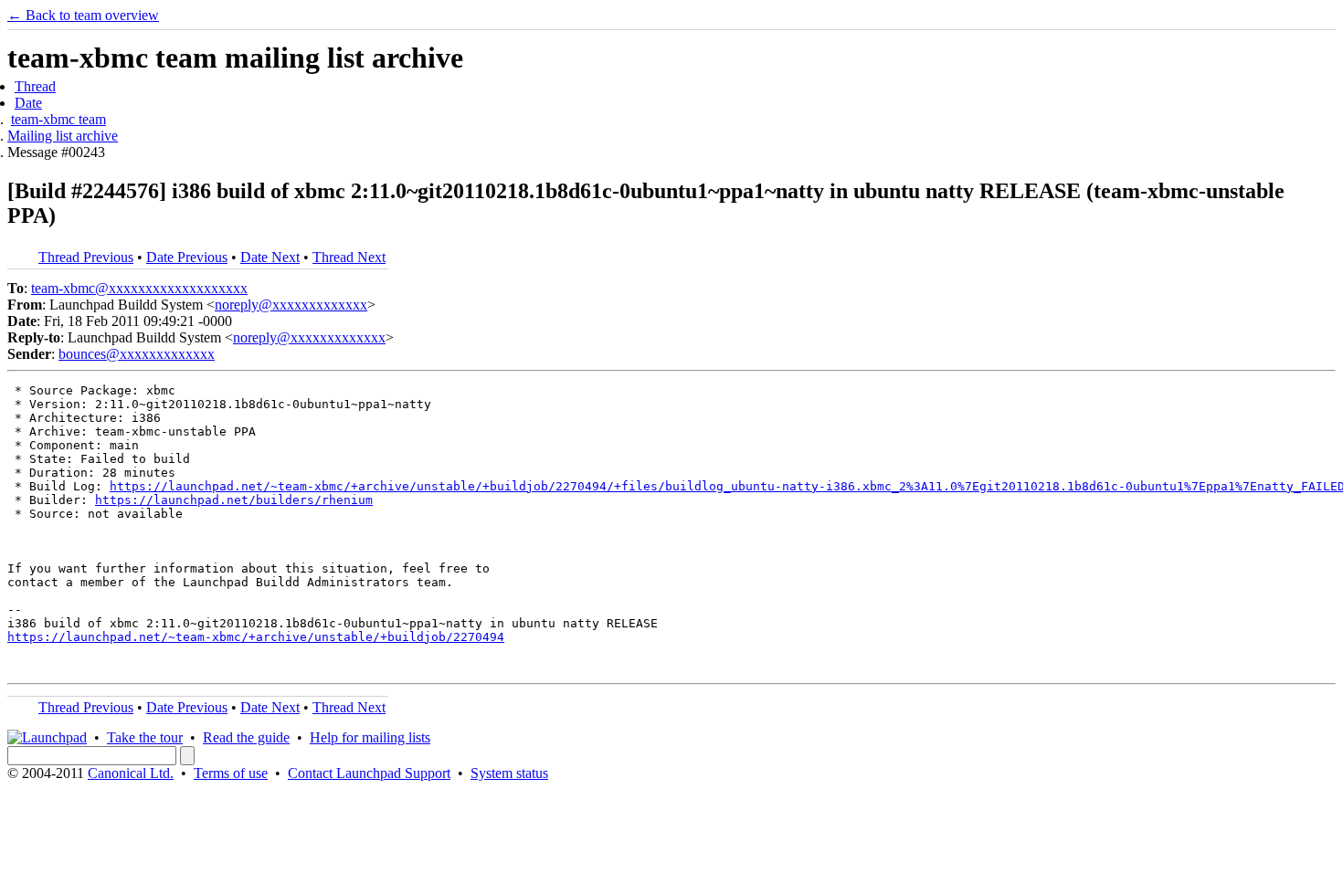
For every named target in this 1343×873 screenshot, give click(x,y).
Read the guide (246, 737)
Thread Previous (85, 257)
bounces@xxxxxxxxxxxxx (136, 354)
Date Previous (186, 257)
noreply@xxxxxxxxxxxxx (291, 304)
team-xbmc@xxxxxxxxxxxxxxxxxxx (139, 288)
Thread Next (349, 257)
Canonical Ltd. (131, 773)
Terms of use (231, 773)
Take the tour (145, 737)
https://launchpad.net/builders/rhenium (234, 500)
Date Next (270, 257)
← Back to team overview (83, 15)
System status (509, 773)
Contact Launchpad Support (369, 773)
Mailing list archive (62, 135)
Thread (35, 86)
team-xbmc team (58, 119)
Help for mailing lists (370, 737)
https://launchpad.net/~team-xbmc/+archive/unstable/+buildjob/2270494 (255, 637)
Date (28, 102)
